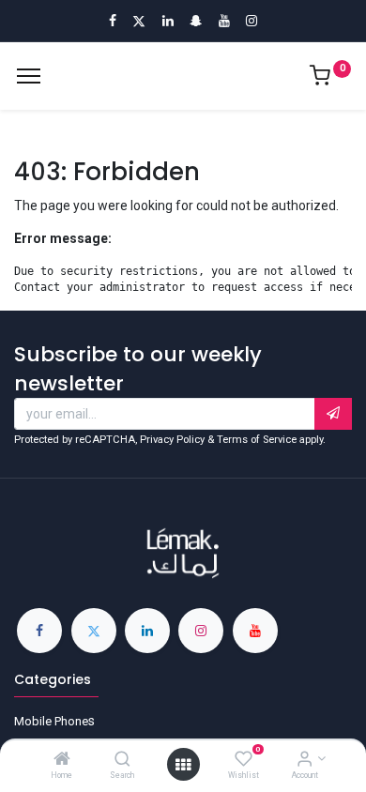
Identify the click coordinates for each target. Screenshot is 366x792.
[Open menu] (183, 765)
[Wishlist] (243, 760)
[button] (333, 414)
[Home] (61, 760)
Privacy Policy (172, 440)
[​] (39, 630)
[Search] (122, 760)
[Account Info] (304, 760)
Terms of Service (257, 440)
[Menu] (28, 76)
